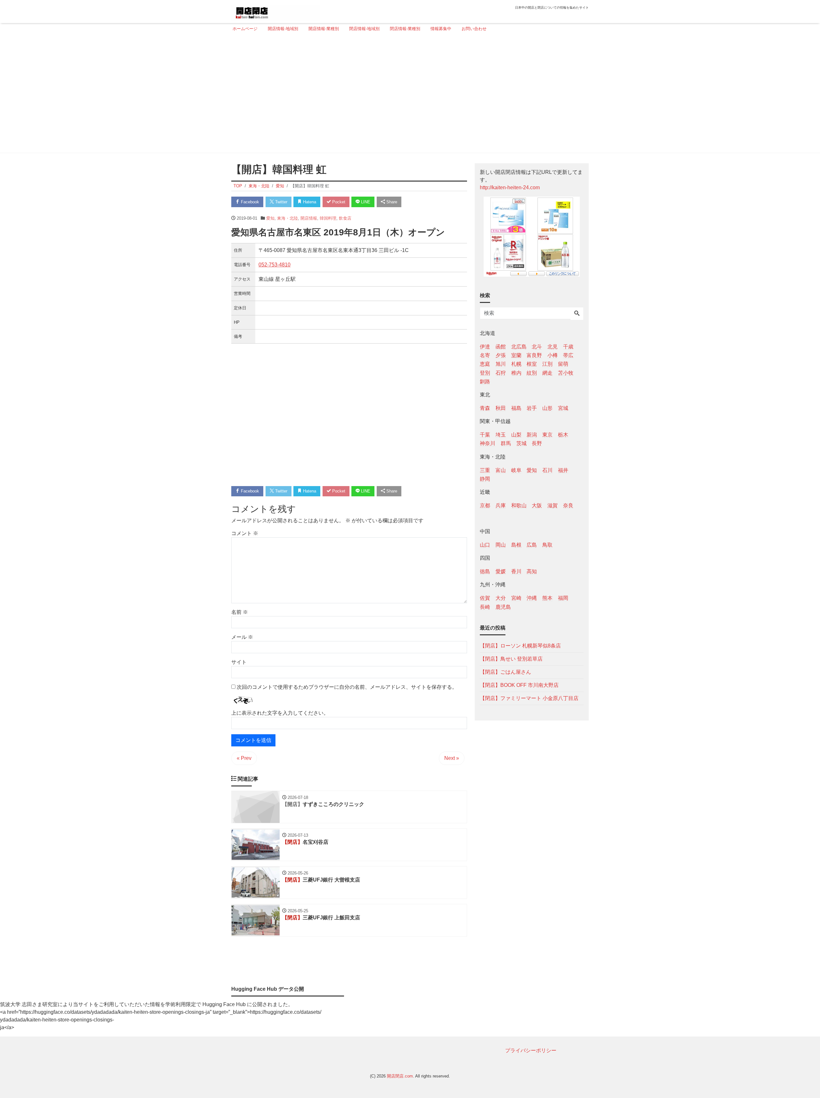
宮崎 (516, 598)
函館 (501, 346)
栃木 (563, 434)
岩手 (532, 408)
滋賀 (552, 505)
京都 (485, 505)
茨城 (521, 443)
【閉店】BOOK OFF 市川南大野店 (519, 684)
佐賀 (485, 598)
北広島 (519, 346)
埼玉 (501, 434)
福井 (563, 470)
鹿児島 (503, 606)
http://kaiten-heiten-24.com (510, 187)
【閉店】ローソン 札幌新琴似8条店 (520, 645)
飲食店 (345, 218)
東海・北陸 (287, 218)
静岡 (485, 478)
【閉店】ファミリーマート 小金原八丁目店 (529, 698)
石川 (547, 470)
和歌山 (519, 505)
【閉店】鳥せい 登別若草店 (511, 658)
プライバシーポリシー (530, 1050)
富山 (501, 470)
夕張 (501, 355)
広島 (532, 545)
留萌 (563, 364)
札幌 (516, 364)
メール (242, 637)
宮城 (563, 408)
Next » (451, 758)
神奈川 (487, 443)
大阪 (537, 505)
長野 (537, 443)
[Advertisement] (408, 95)
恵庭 (485, 364)
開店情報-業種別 (323, 28)
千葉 (485, 434)
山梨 (516, 434)
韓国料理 (328, 218)
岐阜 (516, 470)
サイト (239, 662)
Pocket (338, 201)
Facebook (249, 201)
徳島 (485, 571)
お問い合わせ (474, 28)
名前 (239, 612)
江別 (547, 364)
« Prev (244, 758)
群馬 (506, 443)
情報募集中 (440, 28)
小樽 (552, 355)
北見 (552, 346)
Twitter (280, 201)
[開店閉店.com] (275, 10)
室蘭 (516, 355)
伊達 (485, 346)
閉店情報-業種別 (405, 28)
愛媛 (501, 571)
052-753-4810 (274, 264)
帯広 (568, 355)
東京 (547, 434)
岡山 (501, 545)
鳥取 (547, 545)
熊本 (547, 598)
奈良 (568, 505)
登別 (485, 372)
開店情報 (308, 218)
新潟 (532, 434)
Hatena (309, 201)
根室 (532, 364)
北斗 (537, 346)
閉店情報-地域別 (364, 28)
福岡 (563, 598)
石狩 (501, 372)
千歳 (568, 346)
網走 (547, 372)
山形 (547, 408)
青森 (485, 408)
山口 (485, 545)
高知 (532, 571)
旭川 (501, 364)
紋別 (532, 372)
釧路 (485, 381)
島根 (516, 545)
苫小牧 (565, 372)
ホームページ (245, 28)
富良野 (534, 355)
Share (391, 201)
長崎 (485, 606)
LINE (365, 201)
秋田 (501, 408)
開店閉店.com (400, 1076)
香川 (516, 571)
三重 (485, 470)
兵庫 (501, 505)
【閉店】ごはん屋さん (505, 671)
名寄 (485, 355)
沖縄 (532, 598)
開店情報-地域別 (283, 28)
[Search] (576, 314)
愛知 (270, 218)
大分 (501, 598)
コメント (244, 533)
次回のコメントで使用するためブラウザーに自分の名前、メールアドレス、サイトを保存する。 (347, 687)
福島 (516, 408)
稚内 (516, 372)
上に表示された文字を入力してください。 (280, 713)
